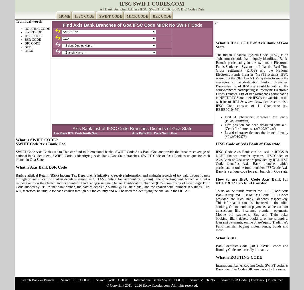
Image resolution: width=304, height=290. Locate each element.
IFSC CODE (85, 16)
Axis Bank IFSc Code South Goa (154, 133)
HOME (64, 16)
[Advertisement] (132, 91)
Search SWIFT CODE (112, 280)
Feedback (257, 280)
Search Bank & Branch (37, 280)
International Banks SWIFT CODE (159, 280)
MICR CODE (137, 16)
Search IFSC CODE (75, 280)
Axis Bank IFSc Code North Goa (75, 133)
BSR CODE (162, 16)
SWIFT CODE (110, 16)
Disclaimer (275, 280)
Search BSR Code (234, 280)
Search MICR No (202, 280)
